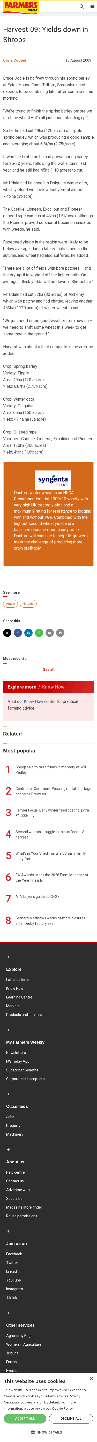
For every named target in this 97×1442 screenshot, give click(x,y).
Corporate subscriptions (25, 1079)
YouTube (13, 1280)
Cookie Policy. (62, 1408)
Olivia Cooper (14, 60)
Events (11, 1371)
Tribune (12, 1353)
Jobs (10, 1117)
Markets (13, 1006)
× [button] (91, 1379)
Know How (33, 701)
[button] (48, 1432)
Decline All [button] (71, 1418)
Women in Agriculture (23, 1344)
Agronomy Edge (19, 1336)
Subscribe (14, 1198)
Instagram (14, 1289)
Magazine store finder (24, 1207)
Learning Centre (19, 997)
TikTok (11, 1298)
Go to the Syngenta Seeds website (52, 554)
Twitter (12, 1263)
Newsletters (16, 1053)
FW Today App (17, 1061)
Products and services (24, 1015)
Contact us (15, 1181)
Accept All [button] (25, 1418)
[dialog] (48, 1407)
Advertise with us (20, 1190)
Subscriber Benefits (22, 1070)
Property (13, 1126)
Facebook (14, 1254)
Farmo (11, 1362)
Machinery (14, 1134)
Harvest (28, 604)
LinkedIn (13, 1271)
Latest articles (17, 980)
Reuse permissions (21, 1216)
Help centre (15, 1172)
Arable (10, 604)
